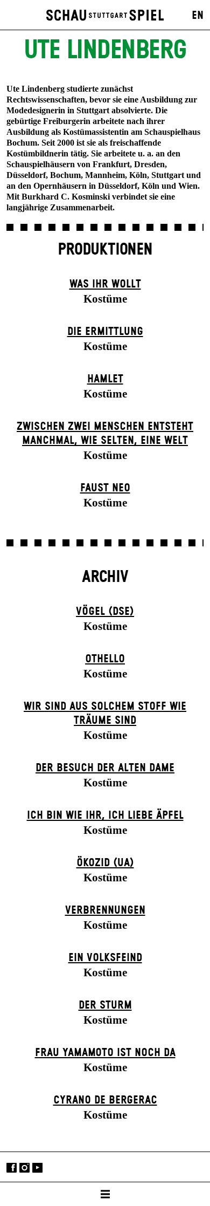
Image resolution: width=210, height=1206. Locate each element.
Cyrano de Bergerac (105, 1100)
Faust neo (105, 488)
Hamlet (105, 379)
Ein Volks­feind (105, 958)
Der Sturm (105, 1005)
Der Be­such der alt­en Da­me (105, 768)
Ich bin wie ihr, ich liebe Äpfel (105, 815)
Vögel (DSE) (105, 612)
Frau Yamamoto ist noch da (105, 1053)
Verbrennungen (105, 910)
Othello (105, 659)
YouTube (37, 1168)
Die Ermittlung (105, 332)
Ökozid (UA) (105, 863)
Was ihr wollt (105, 284)
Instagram (24, 1168)
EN (198, 16)
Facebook (11, 1168)
